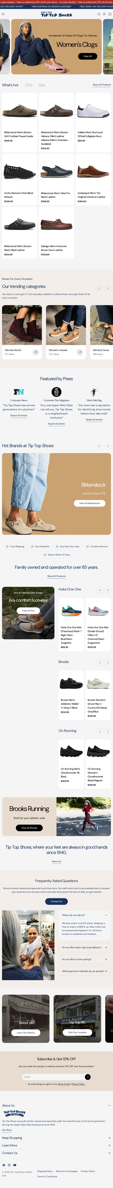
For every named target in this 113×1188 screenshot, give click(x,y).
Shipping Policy (45, 1171)
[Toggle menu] (3, 14)
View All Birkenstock (89, 503)
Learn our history (26, 1032)
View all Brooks (29, 827)
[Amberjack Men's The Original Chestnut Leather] (93, 171)
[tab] (10, 85)
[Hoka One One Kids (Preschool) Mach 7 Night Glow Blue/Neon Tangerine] (71, 610)
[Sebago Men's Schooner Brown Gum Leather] (56, 224)
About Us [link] (56, 861)
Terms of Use (63, 1084)
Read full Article (18, 415)
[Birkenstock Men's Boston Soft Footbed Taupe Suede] (19, 110)
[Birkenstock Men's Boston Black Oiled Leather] (19, 224)
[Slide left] (99, 288)
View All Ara (28, 610)
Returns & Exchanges (67, 1171)
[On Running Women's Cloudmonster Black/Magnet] (98, 752)
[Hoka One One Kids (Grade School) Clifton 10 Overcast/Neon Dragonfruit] (98, 610)
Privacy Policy (88, 1171)
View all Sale (73, 59)
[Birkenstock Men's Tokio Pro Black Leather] (56, 171)
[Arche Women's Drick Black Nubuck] (19, 171)
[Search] (99, 14)
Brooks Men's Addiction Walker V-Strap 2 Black (70, 703)
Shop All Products (102, 84)
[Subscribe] (88, 1077)
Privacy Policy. (78, 1084)
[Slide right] (107, 288)
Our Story (7, 1130)
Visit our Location (77, 1032)
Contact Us (56, 901)
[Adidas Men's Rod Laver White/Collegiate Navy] (93, 110)
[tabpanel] (56, 175)
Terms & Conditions (47, 1176)
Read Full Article (56, 423)
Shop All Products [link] (56, 576)
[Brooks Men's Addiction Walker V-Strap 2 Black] (71, 683)
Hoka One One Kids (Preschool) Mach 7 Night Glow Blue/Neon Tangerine (71, 635)
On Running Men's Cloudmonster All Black (70, 772)
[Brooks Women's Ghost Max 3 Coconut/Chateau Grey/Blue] (98, 683)
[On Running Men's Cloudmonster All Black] (71, 752)
